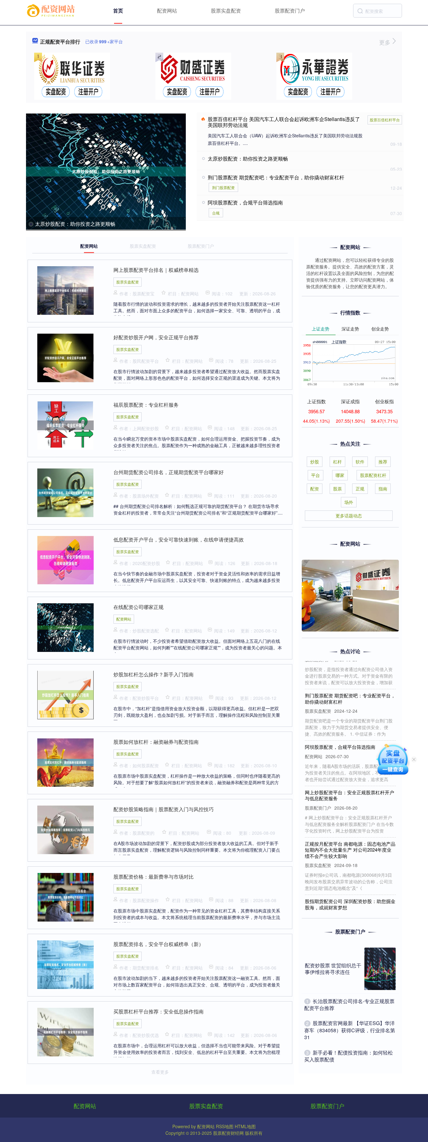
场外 (348, 502)
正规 (360, 488)
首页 (118, 10)
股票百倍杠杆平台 (385, 119)
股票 (337, 488)
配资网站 (167, 10)
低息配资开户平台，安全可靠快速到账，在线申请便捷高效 (178, 539)
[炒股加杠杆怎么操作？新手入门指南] (65, 694)
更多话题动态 (349, 515)
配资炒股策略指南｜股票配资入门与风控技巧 (163, 809)
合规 (216, 212)
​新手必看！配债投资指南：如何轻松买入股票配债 (348, 1056)
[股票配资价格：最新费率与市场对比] (65, 896)
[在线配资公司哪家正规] (65, 627)
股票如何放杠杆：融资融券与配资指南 (156, 741)
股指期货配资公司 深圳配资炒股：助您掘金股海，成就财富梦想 (350, 893)
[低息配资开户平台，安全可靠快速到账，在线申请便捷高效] (65, 559)
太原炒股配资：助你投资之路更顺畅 (75, 223)
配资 (314, 488)
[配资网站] (51, 10)
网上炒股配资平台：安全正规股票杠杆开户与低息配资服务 (349, 784)
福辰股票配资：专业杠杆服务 (146, 404)
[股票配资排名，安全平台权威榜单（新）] (65, 964)
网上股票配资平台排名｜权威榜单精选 (156, 269)
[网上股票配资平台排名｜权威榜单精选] (65, 290)
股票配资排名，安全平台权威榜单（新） (158, 944)
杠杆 (337, 461)
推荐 (382, 461)
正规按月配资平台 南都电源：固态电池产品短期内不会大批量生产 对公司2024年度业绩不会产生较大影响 (350, 838)
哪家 (340, 475)
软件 (360, 461)
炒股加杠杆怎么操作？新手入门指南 (153, 674)
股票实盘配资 (226, 10)
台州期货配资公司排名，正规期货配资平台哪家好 (168, 472)
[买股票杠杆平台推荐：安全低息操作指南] (65, 1031)
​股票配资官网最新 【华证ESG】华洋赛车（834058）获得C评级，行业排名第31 (349, 1030)
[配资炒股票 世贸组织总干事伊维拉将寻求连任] (380, 969)
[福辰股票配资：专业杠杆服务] (65, 424)
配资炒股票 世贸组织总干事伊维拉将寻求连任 (333, 968)
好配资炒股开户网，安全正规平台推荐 (156, 337)
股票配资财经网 (228, 1133)
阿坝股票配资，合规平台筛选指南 (245, 202)
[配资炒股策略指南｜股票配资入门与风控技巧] (65, 829)
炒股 (314, 461)
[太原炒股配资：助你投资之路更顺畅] (106, 172)
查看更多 (160, 1072)
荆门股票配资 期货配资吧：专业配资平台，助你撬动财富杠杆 (276, 177)
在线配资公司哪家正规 (138, 607)
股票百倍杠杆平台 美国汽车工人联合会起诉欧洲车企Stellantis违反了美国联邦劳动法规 (284, 122)
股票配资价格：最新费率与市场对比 (153, 876)
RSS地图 (224, 1126)
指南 (382, 488)
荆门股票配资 (223, 187)
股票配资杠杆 (373, 475)
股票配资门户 (290, 10)
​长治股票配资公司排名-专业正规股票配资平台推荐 (349, 1004)
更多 (385, 42)
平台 (315, 475)
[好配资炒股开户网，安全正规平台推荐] (65, 357)
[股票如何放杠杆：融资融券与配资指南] (65, 762)
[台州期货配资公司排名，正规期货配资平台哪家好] (65, 492)
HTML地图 (245, 1126)
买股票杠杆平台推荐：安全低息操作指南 (158, 1011)
